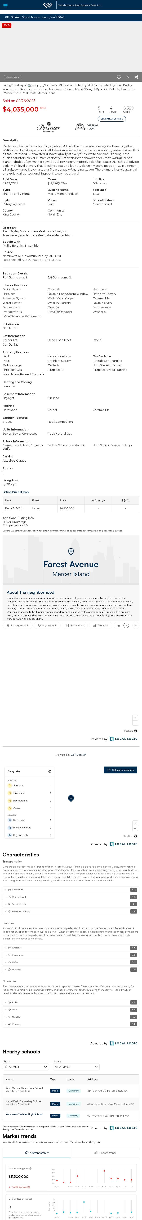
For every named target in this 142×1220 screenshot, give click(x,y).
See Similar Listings (112, 119)
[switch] (119, 77)
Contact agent (12, 77)
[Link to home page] (48, 7)
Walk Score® (78, 754)
